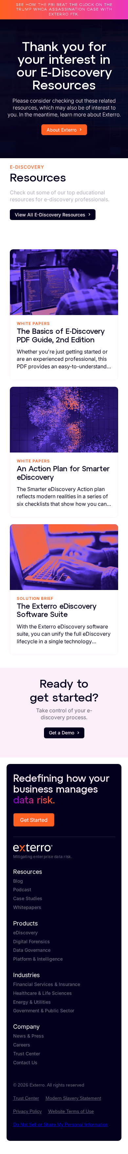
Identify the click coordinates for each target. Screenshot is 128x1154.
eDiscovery (25, 932)
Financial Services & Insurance (46, 984)
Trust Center (26, 1053)
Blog (18, 881)
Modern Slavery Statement (73, 1098)
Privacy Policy (27, 1111)
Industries (26, 975)
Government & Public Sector (43, 1010)
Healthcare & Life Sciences (42, 993)
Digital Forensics (31, 941)
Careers (21, 1044)
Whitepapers (27, 907)
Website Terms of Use (71, 1111)
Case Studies (27, 898)
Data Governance (32, 950)
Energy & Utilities (32, 1002)
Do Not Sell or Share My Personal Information (60, 1124)
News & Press (28, 1036)
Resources (27, 872)
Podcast (22, 889)
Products (25, 923)
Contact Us (25, 1062)
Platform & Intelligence (38, 959)
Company (26, 1026)
